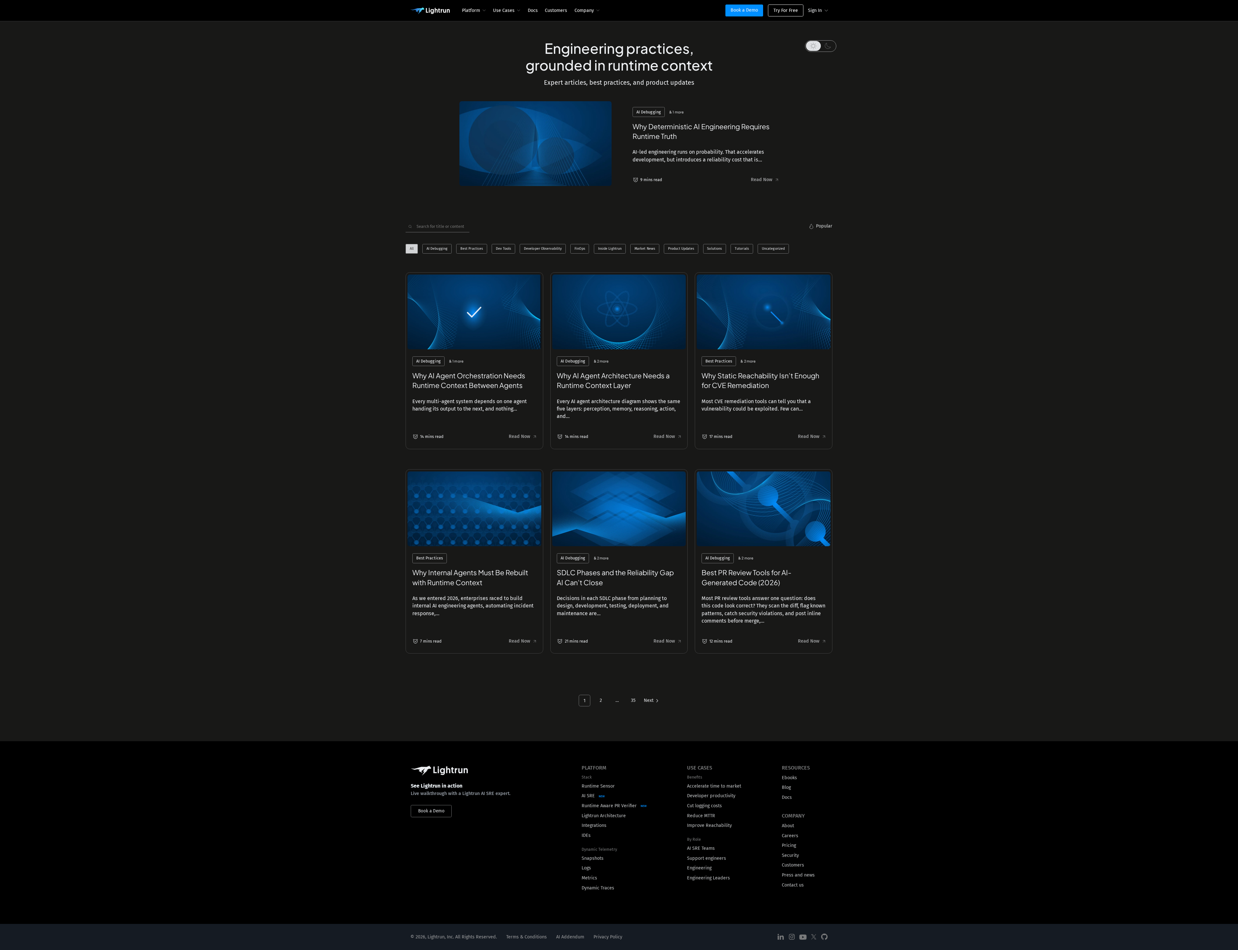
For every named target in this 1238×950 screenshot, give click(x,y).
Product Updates (681, 249)
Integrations (594, 825)
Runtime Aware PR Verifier (609, 806)
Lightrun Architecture (604, 816)
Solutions (714, 249)
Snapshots (593, 858)
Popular (824, 226)
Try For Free (785, 10)
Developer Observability (543, 249)
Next (648, 700)
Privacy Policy (608, 937)
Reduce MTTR (701, 816)
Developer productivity (711, 796)
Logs (586, 868)
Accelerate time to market (714, 786)
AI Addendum (570, 937)
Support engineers (706, 858)
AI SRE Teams (701, 848)
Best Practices (471, 249)
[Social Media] (781, 937)
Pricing (789, 845)
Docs (533, 10)
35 (633, 700)
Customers (556, 10)
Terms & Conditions (526, 937)
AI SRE (588, 796)
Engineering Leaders (708, 878)
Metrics (589, 878)
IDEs (586, 835)
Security (790, 855)
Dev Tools (503, 249)
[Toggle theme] (820, 46)
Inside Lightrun (610, 249)
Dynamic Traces (598, 888)
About (788, 826)
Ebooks (789, 777)
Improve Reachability (709, 825)
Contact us (793, 885)
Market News (644, 249)
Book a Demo (744, 10)
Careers (790, 836)
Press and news (798, 875)
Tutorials (742, 249)
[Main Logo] (430, 11)
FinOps (580, 249)
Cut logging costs (704, 806)
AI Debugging (437, 249)
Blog (786, 787)
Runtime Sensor (598, 786)
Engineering (699, 868)
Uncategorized (773, 249)
